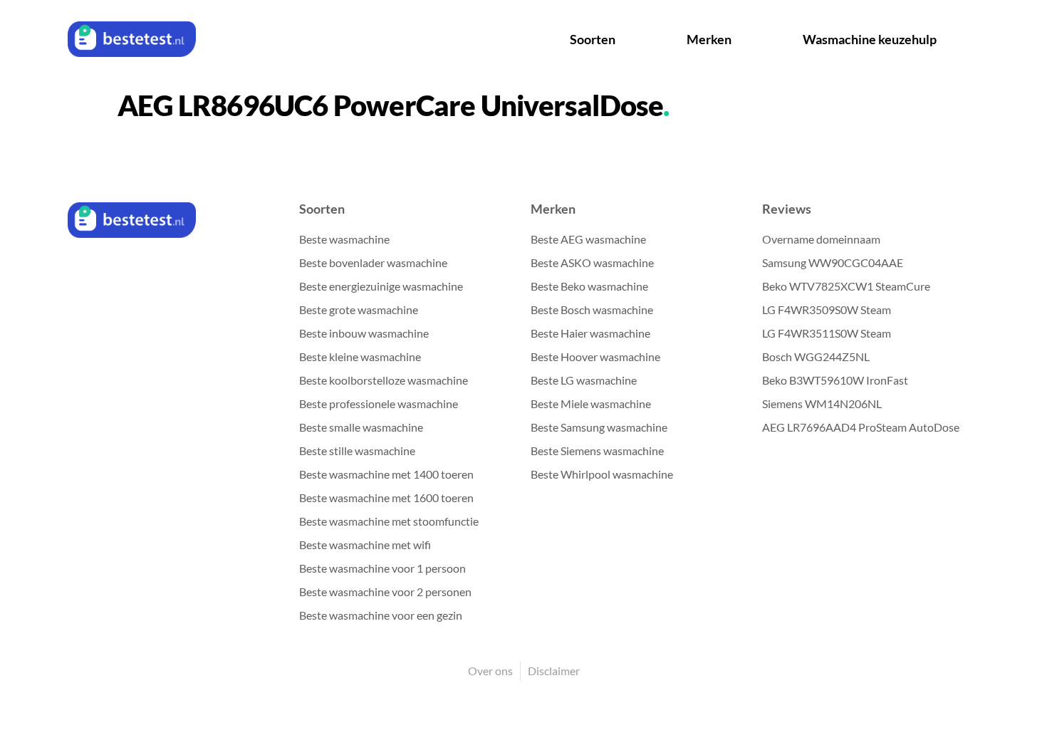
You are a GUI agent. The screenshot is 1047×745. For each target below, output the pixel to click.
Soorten (592, 39)
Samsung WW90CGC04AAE (832, 262)
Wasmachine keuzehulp (870, 39)
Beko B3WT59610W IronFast (835, 380)
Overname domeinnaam (821, 239)
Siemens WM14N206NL (822, 403)
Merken (709, 39)
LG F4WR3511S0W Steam (826, 333)
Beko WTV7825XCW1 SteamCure (846, 286)
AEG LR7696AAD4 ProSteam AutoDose (860, 427)
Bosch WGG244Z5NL (816, 356)
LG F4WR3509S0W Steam (826, 309)
